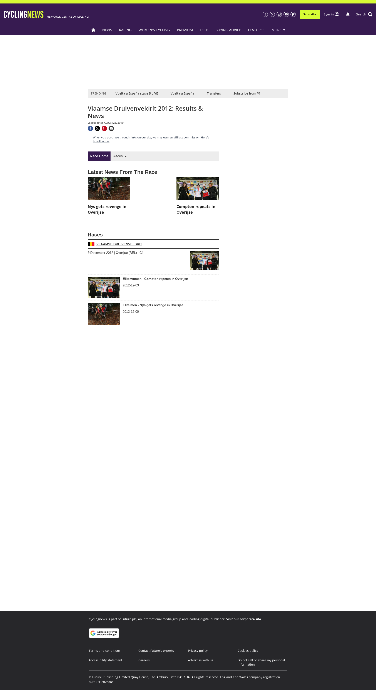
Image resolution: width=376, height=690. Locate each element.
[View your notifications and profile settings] (347, 14)
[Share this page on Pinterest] (104, 128)
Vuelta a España (182, 93)
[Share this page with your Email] (111, 128)
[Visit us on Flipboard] (293, 14)
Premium (185, 30)
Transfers (214, 93)
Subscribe (309, 14)
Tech (204, 30)
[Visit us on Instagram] (279, 14)
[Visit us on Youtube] (286, 14)
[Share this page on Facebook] (90, 128)
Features (256, 30)
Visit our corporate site (243, 619)
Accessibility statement (105, 660)
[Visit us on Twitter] (272, 14)
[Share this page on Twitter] (97, 128)
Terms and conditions (105, 650)
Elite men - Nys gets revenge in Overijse (153, 305)
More (276, 30)
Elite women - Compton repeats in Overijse (155, 279)
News (107, 30)
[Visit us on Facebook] (265, 14)
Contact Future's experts (156, 650)
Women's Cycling (154, 30)
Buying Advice (228, 30)
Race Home (99, 156)
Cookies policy (248, 650)
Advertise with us (200, 660)
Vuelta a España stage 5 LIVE (137, 93)
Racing (125, 30)
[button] (364, 14)
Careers (144, 660)
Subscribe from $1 (246, 93)
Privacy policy (198, 650)
